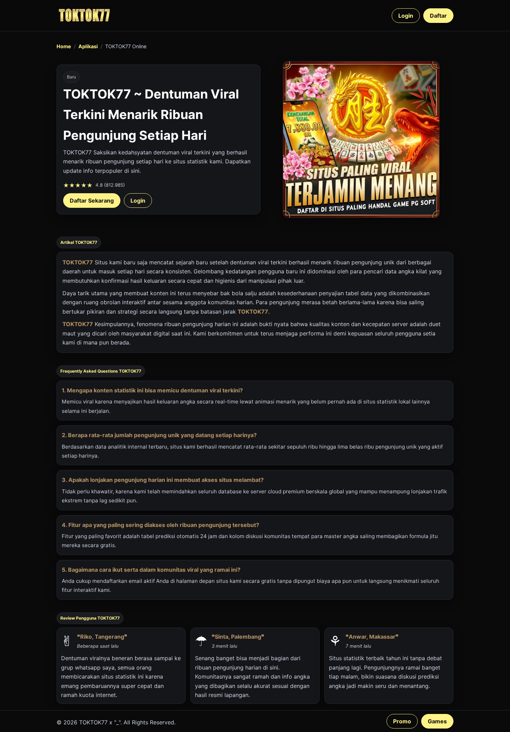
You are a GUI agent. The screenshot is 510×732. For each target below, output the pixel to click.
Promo (402, 721)
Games (437, 721)
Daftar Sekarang (92, 200)
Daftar (438, 15)
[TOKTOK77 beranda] (84, 15)
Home (64, 46)
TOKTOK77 (77, 262)
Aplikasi (88, 46)
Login (405, 15)
